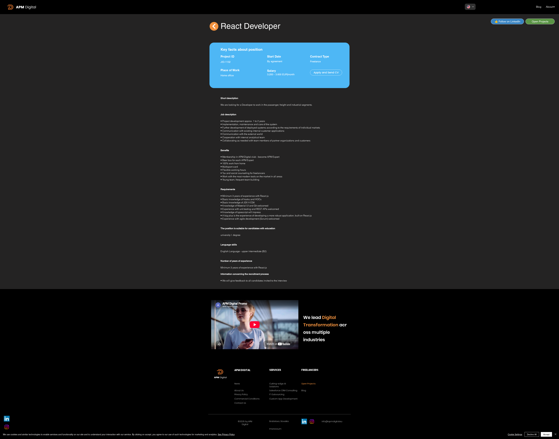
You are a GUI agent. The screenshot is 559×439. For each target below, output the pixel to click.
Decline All (532, 434)
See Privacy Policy (226, 434)
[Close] (555, 434)
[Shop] (214, 26)
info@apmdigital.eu (332, 421)
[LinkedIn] (7, 419)
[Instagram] (7, 427)
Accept (546, 434)
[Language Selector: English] (470, 7)
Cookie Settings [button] (515, 434)
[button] (550, 7)
